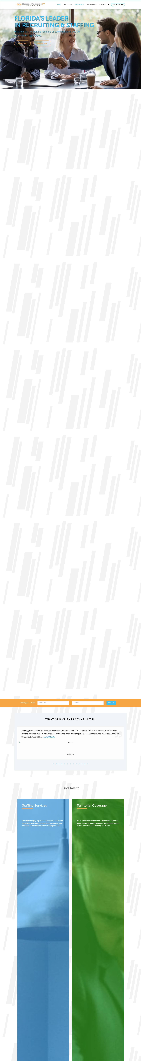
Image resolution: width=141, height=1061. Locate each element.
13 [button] (88, 764)
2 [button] (56, 764)
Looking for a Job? (27, 703)
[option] (70, 743)
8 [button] (73, 764)
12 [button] (85, 764)
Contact (102, 4)
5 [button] (65, 764)
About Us (67, 4)
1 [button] (53, 764)
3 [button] (59, 764)
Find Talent (91, 4)
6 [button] (68, 764)
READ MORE (49, 737)
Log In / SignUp (118, 4)
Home (59, 4)
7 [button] (70, 764)
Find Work (79, 4)
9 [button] (76, 764)
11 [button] (82, 764)
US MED (70, 754)
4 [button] (62, 764)
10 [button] (79, 764)
